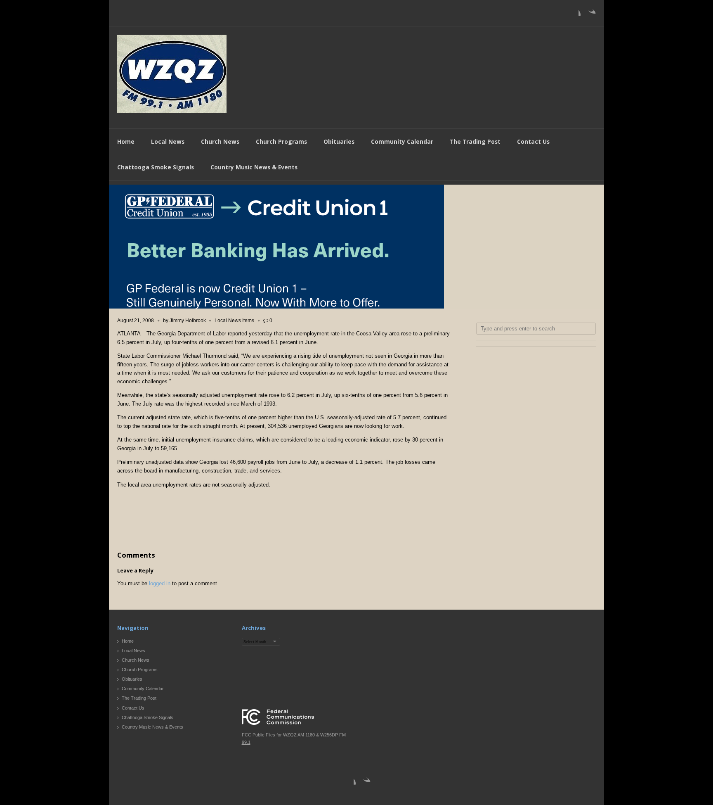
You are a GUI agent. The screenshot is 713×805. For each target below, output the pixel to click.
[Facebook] (574, 14)
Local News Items (234, 320)
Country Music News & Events (253, 167)
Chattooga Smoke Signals (155, 167)
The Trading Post (475, 141)
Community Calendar (402, 141)
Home (126, 141)
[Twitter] (589, 14)
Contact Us (533, 141)
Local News (167, 141)
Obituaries (338, 141)
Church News (220, 141)
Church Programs (281, 141)
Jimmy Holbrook (188, 320)
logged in (159, 583)
